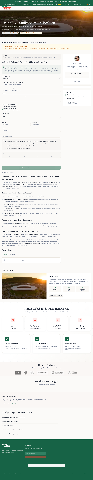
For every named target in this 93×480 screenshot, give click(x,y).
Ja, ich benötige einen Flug (9, 108)
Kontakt (81, 4)
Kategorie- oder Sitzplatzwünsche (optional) (12, 82)
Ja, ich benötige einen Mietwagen (11, 110)
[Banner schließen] (91, 1)
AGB (85, 473)
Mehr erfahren (72, 1)
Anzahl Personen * (6, 76)
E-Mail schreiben (78, 77)
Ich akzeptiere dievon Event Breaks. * (19, 145)
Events (6, 39)
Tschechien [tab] (12, 254)
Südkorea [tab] (5, 254)
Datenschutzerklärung (19, 145)
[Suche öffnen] (65, 4)
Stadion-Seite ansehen (55, 295)
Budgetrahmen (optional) (8, 88)
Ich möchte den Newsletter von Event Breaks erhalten (17, 148)
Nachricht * (4, 93)
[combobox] (31, 78)
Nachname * (35, 122)
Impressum (80, 473)
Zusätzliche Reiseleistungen (9, 104)
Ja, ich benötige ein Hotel (9, 106)
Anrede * (4, 116)
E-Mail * (4, 128)
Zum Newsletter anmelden (8, 403)
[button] (10, 33)
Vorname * (4, 122)
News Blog (76, 4)
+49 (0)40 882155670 (78, 73)
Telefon (3, 133)
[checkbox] (2, 106)
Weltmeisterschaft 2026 (43, 29)
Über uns (70, 4)
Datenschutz (74, 473)
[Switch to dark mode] (89, 473)
